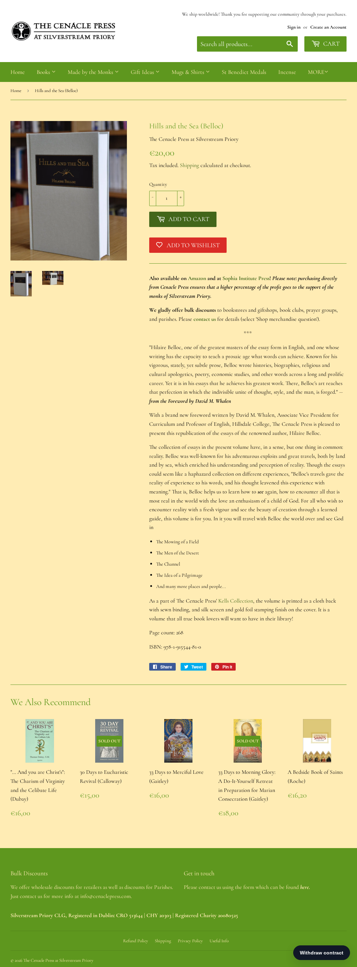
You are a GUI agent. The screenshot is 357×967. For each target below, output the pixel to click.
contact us (204, 319)
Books (44, 72)
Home (17, 72)
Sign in (294, 27)
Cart (331, 43)
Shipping (189, 165)
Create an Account (328, 27)
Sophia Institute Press (245, 278)
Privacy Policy (190, 941)
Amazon (197, 278)
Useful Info (219, 941)
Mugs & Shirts (189, 72)
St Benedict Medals (244, 72)
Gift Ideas (143, 72)
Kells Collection (235, 600)
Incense (287, 72)
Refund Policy (135, 941)
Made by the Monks (91, 72)
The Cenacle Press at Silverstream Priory (58, 960)
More (316, 72)
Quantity (158, 184)
